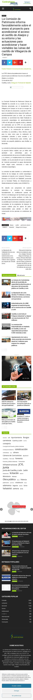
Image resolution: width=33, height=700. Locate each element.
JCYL (20, 464)
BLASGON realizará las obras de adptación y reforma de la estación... (21, 577)
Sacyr (25, 482)
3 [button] (8, 521)
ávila (21, 489)
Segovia (15, 486)
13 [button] (24, 521)
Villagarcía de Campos (21, 227)
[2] (16, 3)
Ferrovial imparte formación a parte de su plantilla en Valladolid (24, 403)
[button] (30, 8)
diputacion (25, 455)
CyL (11, 452)
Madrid (21, 473)
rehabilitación (19, 482)
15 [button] (27, 521)
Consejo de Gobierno (8, 449)
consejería (7, 443)
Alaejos (11, 225)
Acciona (5, 437)
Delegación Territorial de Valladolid (21, 83)
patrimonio (6, 482)
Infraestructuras (10, 465)
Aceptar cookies (16, 686)
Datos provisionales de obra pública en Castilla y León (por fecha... (8, 421)
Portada (4, 307)
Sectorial (4, 15)
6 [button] (13, 521)
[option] (16, 508)
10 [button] (19, 521)
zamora (16, 488)
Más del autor (21, 275)
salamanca (7, 485)
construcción (21, 449)
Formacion (22, 461)
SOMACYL (5, 227)
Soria (25, 485)
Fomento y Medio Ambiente (10, 461)
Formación (20, 399)
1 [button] (5, 521)
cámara (16, 452)
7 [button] (14, 521)
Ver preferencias (16, 695)
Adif (9, 437)
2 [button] (7, 521)
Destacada (4, 417)
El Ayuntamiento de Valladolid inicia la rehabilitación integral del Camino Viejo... (20, 543)
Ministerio (7, 476)
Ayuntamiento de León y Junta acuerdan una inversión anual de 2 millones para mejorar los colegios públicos (21, 341)
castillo (17, 225)
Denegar (16, 690)
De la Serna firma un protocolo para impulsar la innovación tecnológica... (21, 587)
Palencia (24, 479)
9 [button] (18, 521)
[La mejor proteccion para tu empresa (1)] (16, 219)
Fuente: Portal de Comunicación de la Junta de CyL (16, 69)
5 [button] (11, 521)
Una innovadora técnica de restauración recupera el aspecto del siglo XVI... (21, 567)
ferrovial (12, 458)
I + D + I (14, 571)
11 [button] (21, 521)
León (25, 470)
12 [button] (22, 521)
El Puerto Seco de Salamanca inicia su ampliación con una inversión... (20, 552)
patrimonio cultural (25, 225)
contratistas (6, 452)
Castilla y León (17, 441)
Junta (6, 467)
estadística (5, 458)
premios (12, 482)
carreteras (7, 440)
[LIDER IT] (16, 368)
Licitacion (4, 284)
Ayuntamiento (16, 437)
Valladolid (11, 227)
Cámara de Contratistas (12, 455)
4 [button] (10, 521)
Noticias (14, 476)
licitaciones (6, 473)
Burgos (26, 437)
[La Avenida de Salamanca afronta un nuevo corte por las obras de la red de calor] (6, 535)
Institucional (5, 297)
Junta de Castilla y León (12, 470)
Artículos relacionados (9, 275)
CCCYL (25, 441)
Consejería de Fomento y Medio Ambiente (13, 446)
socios (20, 485)
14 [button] (26, 521)
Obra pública (9, 479)
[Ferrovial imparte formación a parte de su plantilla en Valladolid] (24, 395)
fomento (19, 458)
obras (18, 479)
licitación (14, 473)
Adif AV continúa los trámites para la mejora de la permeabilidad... (8, 403)
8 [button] (16, 521)
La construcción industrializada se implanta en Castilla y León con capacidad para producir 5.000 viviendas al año (20, 329)
